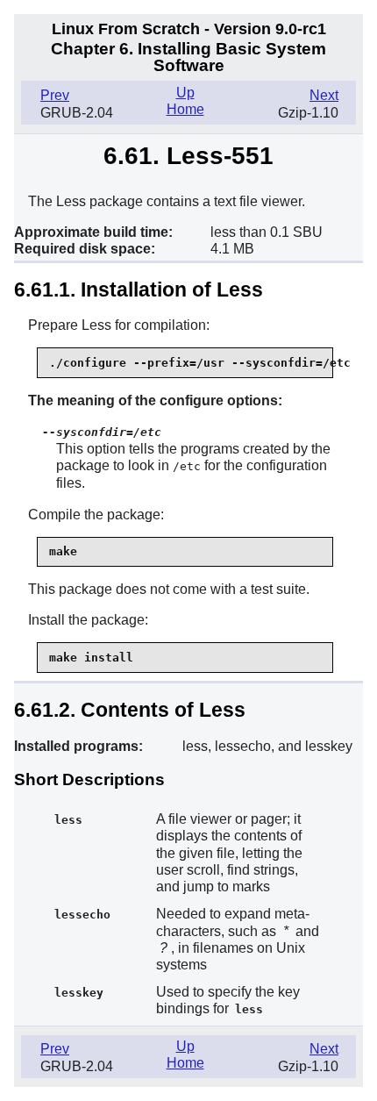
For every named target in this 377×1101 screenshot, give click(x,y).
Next (323, 95)
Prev (54, 95)
